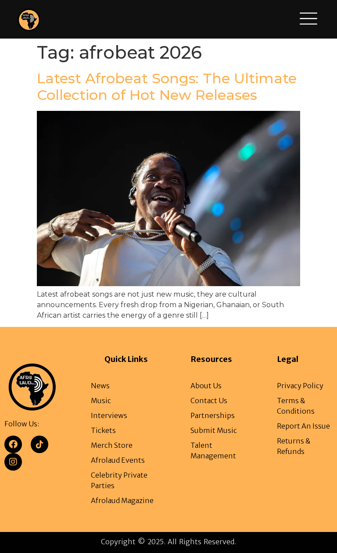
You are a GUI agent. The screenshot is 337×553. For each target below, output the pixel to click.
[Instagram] (13, 462)
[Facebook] (13, 444)
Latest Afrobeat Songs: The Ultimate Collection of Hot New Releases (167, 86)
